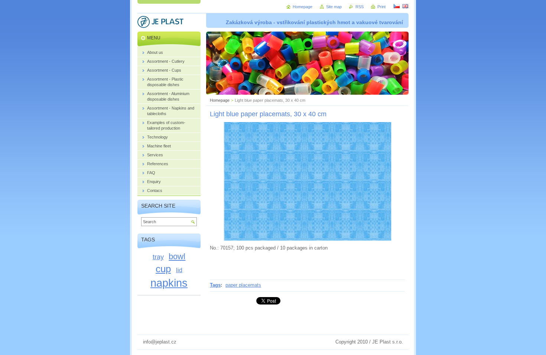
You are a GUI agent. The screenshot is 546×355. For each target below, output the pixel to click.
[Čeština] (397, 6)
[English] (405, 6)
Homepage (220, 100)
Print (381, 6)
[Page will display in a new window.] (307, 239)
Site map (334, 6)
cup (163, 268)
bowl (177, 256)
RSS (359, 6)
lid (179, 270)
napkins (169, 283)
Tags (215, 285)
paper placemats (243, 285)
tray (158, 257)
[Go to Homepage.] (160, 23)
